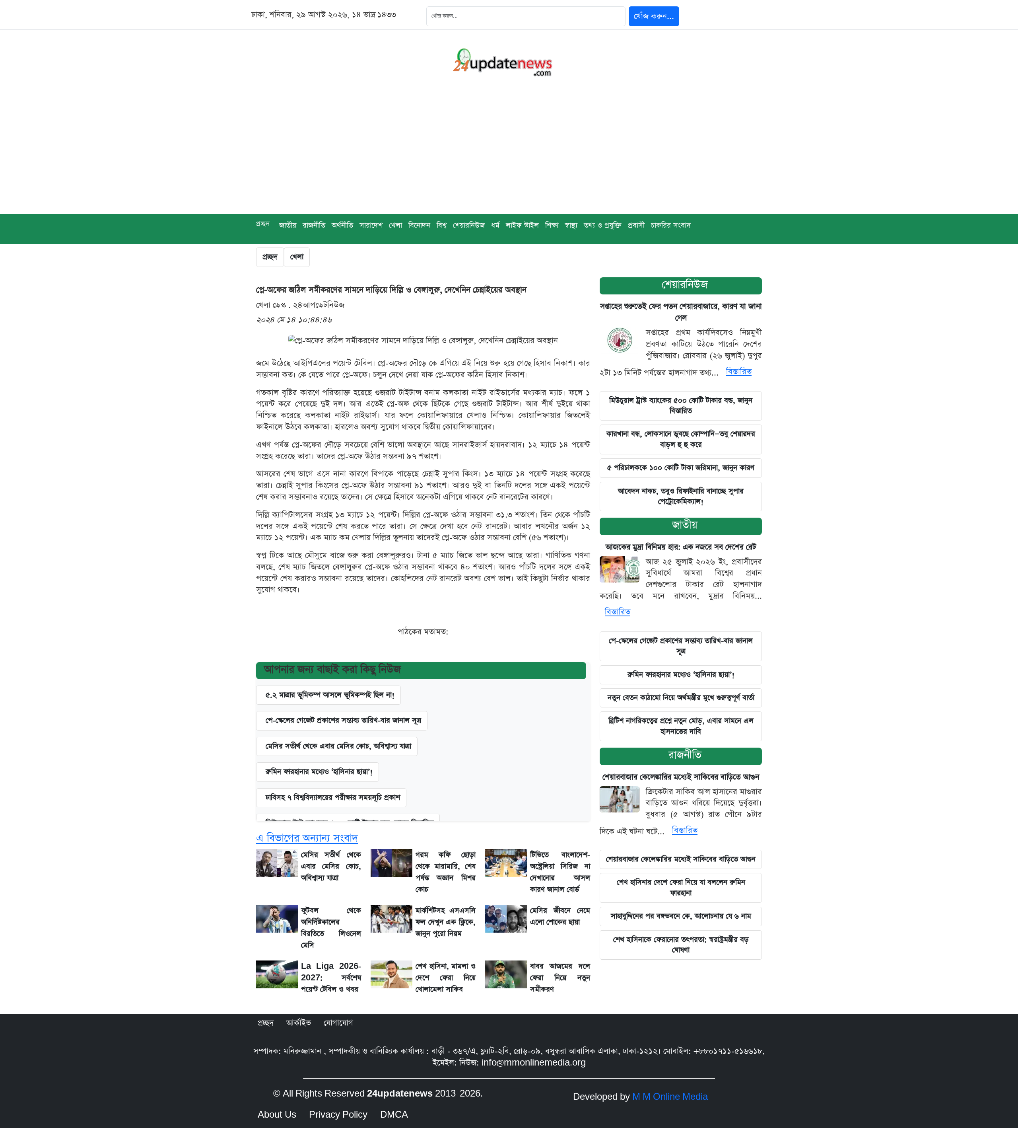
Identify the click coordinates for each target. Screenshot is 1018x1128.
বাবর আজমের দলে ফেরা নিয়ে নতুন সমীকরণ (560, 977)
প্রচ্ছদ (263, 223)
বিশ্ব (442, 225)
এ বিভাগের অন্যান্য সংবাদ (307, 838)
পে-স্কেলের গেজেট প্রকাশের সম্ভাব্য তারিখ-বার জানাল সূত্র (343, 720)
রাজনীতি (314, 225)
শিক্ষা (551, 225)
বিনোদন (419, 225)
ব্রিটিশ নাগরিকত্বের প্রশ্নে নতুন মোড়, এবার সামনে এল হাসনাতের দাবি (681, 726)
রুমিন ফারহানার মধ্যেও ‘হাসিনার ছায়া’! (681, 675)
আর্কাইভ (298, 1023)
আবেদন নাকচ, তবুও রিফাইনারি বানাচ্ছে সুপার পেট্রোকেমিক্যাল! (681, 496)
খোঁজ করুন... (654, 16)
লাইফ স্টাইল (522, 225)
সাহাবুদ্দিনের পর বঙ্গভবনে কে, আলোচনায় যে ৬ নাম (681, 916)
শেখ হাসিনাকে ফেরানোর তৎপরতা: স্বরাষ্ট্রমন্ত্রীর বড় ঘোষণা (681, 945)
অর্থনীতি (342, 225)
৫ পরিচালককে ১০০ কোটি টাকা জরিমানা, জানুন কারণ (680, 468)
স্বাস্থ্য (571, 225)
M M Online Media (670, 1097)
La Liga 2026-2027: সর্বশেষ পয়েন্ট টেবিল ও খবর (331, 977)
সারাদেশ (371, 225)
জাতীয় (287, 225)
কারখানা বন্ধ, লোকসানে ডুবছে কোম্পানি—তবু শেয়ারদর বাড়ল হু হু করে (680, 439)
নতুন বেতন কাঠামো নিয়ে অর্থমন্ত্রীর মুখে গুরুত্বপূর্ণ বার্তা (681, 698)
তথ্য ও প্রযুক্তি (603, 225)
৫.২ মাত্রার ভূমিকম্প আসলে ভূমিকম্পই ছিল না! (330, 695)
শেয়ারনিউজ (685, 284)
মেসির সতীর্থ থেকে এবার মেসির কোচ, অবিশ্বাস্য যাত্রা (338, 746)
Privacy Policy (338, 1114)
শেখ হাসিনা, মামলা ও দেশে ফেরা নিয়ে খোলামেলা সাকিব (446, 977)
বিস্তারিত (739, 371)
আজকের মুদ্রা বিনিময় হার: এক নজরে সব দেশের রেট (681, 547)
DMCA (394, 1114)
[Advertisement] (509, 154)
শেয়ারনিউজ (469, 225)
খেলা (395, 225)
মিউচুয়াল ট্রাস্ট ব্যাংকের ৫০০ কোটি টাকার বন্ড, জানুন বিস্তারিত (680, 405)
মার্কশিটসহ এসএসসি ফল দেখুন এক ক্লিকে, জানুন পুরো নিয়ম (446, 922)
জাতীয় (684, 525)
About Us (277, 1114)
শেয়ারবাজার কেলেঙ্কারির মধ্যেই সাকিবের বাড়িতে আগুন (680, 777)
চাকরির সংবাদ (671, 225)
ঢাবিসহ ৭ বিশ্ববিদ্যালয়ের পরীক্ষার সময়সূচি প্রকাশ (333, 798)
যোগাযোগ (338, 1023)
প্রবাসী (636, 225)
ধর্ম (495, 225)
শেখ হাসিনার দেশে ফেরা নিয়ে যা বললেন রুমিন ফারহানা (681, 887)
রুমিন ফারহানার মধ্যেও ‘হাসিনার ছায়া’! (319, 772)
